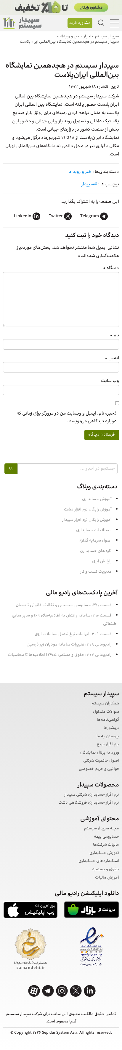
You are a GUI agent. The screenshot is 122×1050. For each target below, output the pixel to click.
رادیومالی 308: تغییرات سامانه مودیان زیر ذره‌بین (69, 645)
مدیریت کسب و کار (96, 572)
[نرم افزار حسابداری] (22, 23)
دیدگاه (111, 268)
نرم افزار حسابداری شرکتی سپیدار (91, 795)
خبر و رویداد (80, 171)
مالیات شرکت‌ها (106, 845)
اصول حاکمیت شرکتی (101, 761)
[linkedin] (90, 991)
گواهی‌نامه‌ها (108, 720)
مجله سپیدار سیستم (101, 829)
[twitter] (76, 991)
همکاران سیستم (105, 704)
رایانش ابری (102, 561)
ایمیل (112, 358)
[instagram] (62, 991)
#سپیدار (89, 184)
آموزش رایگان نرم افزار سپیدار (87, 520)
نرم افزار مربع (108, 744)
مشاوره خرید (80, 23)
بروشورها (111, 728)
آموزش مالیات (107, 878)
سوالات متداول (106, 712)
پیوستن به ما (108, 736)
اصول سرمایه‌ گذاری (95, 541)
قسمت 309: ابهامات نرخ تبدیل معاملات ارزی (73, 634)
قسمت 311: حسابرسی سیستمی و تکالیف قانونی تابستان (64, 605)
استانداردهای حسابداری (98, 861)
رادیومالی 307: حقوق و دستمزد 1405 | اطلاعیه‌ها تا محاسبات (60, 655)
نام (114, 335)
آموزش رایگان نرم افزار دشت (88, 510)
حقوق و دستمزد (105, 869)
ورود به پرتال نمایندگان (99, 753)
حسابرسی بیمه (106, 837)
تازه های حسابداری (96, 551)
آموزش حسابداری (97, 499)
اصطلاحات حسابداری (94, 530)
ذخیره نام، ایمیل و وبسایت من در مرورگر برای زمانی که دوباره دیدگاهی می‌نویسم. (67, 417)
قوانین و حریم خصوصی (99, 769)
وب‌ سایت (110, 381)
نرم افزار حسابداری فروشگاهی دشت (88, 803)
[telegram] (48, 991)
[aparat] (34, 991)
